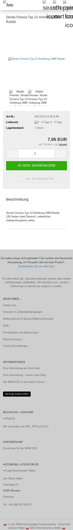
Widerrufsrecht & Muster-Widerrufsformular (28, 318)
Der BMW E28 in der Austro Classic (24, 381)
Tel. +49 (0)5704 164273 (17, 504)
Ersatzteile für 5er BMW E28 (20, 448)
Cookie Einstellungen (15, 345)
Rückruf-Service (12, 339)
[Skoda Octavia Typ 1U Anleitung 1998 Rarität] (36, 58)
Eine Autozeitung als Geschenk (21, 368)
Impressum (9, 305)
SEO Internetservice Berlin (45, 527)
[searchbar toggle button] (48, 5)
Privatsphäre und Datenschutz (21, 332)
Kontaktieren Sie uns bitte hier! (36, 266)
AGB (6, 325)
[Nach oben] (62, 524)
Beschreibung (17, 199)
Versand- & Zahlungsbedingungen (22, 311)
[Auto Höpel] (8, 5)
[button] (12, 153)
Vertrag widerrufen (17, 394)
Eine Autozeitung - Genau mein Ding (24, 375)
